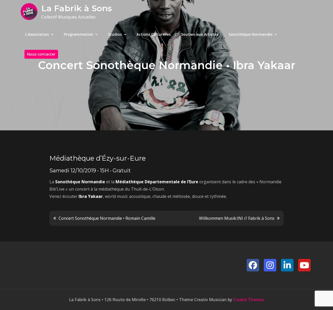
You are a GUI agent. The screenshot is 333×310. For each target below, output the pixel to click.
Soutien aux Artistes (199, 34)
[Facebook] (253, 265)
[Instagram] (270, 265)
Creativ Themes (248, 299)
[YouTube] (304, 265)
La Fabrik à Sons (76, 8)
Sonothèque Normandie (250, 34)
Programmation (78, 34)
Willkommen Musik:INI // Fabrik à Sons (236, 218)
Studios (115, 34)
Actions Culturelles (154, 34)
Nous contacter (41, 54)
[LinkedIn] (287, 265)
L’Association (37, 34)
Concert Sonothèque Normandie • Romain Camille (107, 218)
